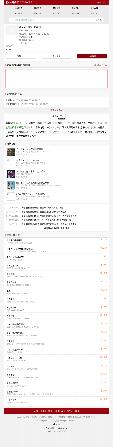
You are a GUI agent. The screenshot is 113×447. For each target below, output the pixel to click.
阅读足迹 (94, 13)
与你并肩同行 (12, 383)
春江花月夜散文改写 (26, 136)
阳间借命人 (11, 274)
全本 (31, 37)
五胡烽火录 (11, 307)
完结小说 (75, 13)
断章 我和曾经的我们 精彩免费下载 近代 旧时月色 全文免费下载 (49, 224)
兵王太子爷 (11, 400)
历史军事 (94, 8)
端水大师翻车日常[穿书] (79, 127)
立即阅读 (92, 56)
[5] (57, 227)
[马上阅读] (103, 239)
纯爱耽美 (37, 13)
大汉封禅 (10, 316)
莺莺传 (14, 123)
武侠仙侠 (56, 8)
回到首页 (18, 8)
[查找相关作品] (100, 64)
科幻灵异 (37, 8)
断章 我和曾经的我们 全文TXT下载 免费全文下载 (42, 207)
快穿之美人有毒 (48, 131)
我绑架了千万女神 (14, 358)
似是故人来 (10, 100)
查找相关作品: (50, 227)
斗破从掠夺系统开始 (15, 324)
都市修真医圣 (12, 391)
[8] (65, 227)
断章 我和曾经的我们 (14, 104)
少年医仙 (10, 374)
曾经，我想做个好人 (15, 332)
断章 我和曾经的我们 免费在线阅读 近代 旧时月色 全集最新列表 (49, 216)
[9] (67, 227)
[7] (62, 227)
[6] (60, 227)
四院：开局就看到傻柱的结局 (20, 248)
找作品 (105, 2)
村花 (10, 366)
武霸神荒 (10, 299)
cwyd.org (25, 2)
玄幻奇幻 (75, 8)
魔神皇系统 (12, 265)
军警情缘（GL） (47, 127)
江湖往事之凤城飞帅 (15, 349)
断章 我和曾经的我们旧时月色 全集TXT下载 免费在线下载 (46, 220)
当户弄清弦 (73, 131)
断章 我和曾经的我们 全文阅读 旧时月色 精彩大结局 (44, 211)
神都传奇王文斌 (90, 123)
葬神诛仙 (10, 341)
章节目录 (56, 56)
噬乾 (8, 290)
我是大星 (11, 282)
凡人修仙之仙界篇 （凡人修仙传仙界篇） (49, 123)
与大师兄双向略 (15, 257)
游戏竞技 (56, 13)
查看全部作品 (56, 110)
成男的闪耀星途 (14, 240)
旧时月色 (29, 30)
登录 (99, 2)
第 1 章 (8, 49)
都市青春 (18, 13)
